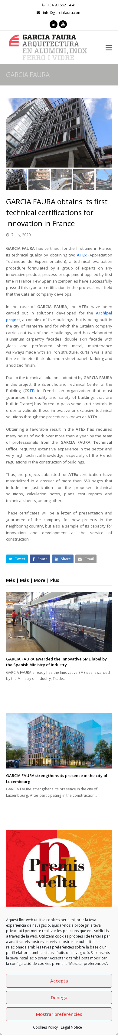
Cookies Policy (45, 1027)
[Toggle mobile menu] (109, 47)
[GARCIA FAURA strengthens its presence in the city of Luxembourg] (59, 741)
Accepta (59, 981)
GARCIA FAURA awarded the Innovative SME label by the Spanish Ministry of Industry (56, 662)
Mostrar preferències (59, 1014)
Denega (59, 997)
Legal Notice (71, 1027)
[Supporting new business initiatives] (59, 881)
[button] (11, 137)
